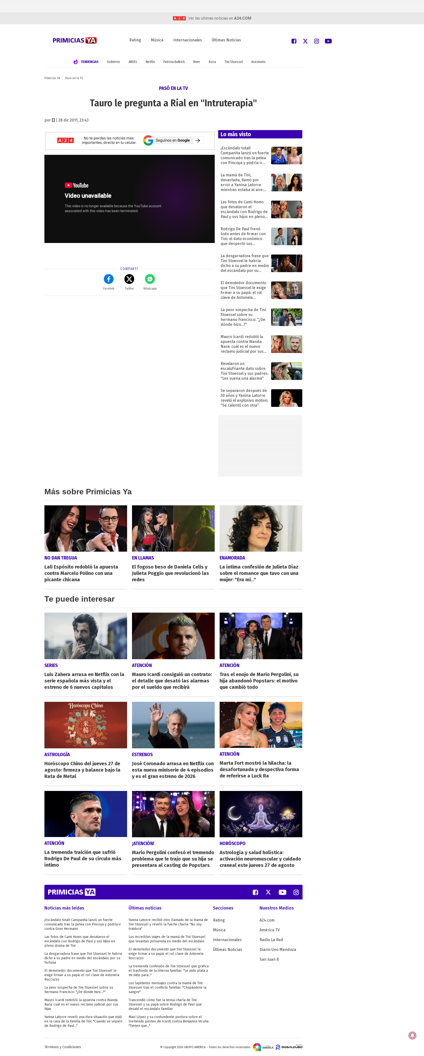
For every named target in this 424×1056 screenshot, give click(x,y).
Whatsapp (150, 288)
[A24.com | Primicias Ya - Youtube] (328, 40)
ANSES (133, 62)
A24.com (267, 920)
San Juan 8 (269, 959)
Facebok (108, 288)
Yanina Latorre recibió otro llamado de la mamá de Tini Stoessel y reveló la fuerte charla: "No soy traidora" (168, 924)
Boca (212, 62)
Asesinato (258, 62)
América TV (270, 930)
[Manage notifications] (412, 1035)
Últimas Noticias (226, 40)
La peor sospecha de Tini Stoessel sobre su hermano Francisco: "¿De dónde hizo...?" (78, 989)
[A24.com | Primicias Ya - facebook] (294, 40)
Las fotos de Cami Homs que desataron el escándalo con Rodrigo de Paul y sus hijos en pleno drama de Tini (79, 941)
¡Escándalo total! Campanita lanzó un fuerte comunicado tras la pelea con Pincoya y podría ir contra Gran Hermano (82, 924)
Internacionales (187, 40)
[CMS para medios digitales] (289, 1047)
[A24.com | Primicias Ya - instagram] (316, 40)
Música (157, 40)
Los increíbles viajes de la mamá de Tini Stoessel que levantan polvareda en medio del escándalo (167, 939)
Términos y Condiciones (62, 1047)
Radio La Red (271, 939)
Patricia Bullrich (174, 62)
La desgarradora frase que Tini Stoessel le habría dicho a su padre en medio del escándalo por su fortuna (83, 958)
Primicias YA (52, 78)
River (196, 62)
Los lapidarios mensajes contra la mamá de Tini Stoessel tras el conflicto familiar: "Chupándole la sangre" (167, 987)
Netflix (150, 62)
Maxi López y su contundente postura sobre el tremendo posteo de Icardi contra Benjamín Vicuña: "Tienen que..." (169, 1021)
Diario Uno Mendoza (278, 949)
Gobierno (113, 62)
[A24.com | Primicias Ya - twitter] (305, 40)
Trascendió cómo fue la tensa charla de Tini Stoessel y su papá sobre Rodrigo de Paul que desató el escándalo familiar (165, 1004)
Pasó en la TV (74, 78)
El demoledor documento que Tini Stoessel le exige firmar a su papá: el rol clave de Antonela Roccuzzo (81, 975)
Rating (135, 40)
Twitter (129, 288)
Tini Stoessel (234, 62)
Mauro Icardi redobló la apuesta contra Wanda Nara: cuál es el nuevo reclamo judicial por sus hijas (81, 1004)
